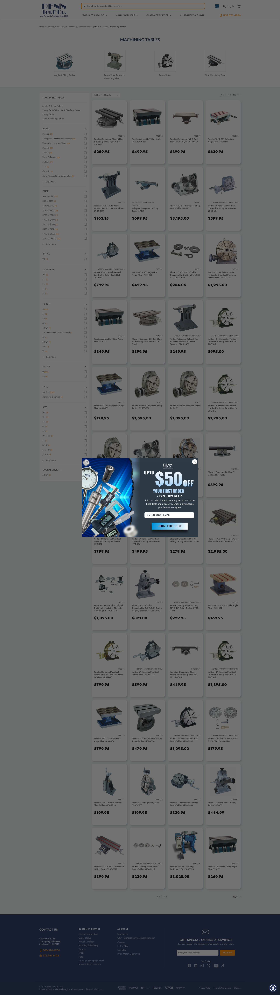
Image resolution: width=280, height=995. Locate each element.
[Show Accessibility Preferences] (273, 988)
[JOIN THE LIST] (169, 528)
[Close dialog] (194, 461)
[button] (169, 528)
